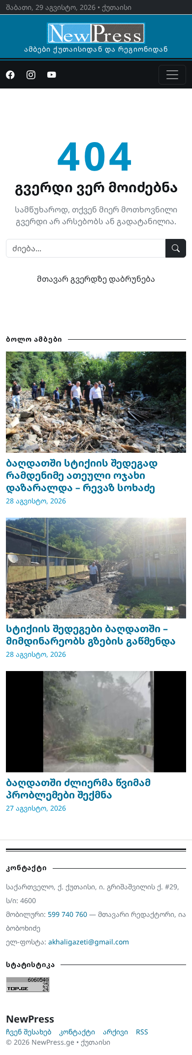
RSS (142, 1031)
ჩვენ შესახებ (28, 1031)
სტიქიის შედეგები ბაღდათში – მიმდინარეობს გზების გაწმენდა (91, 634)
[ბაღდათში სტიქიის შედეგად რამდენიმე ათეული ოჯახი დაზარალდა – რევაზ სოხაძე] (96, 402)
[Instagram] (31, 74)
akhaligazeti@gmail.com (88, 941)
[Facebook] (10, 74)
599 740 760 (67, 914)
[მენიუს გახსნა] (172, 75)
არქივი (115, 1031)
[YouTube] (51, 74)
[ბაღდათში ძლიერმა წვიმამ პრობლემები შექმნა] (96, 721)
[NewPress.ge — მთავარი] (96, 28)
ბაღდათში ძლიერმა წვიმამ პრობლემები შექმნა (78, 788)
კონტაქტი (77, 1031)
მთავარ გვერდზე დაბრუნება (96, 278)
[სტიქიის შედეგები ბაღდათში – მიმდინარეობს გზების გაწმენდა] (96, 568)
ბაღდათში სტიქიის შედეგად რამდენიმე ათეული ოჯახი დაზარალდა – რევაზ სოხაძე (82, 475)
